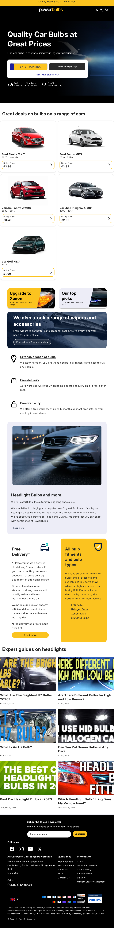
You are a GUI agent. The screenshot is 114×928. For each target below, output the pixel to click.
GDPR (80, 861)
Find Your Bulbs (66, 865)
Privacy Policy (84, 873)
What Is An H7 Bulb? (16, 747)
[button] (4, 9)
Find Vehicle (65, 66)
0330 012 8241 (19, 885)
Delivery (81, 877)
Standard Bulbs (80, 617)
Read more (30, 635)
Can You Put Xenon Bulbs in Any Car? (83, 749)
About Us (63, 869)
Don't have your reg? (46, 75)
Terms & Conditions (87, 865)
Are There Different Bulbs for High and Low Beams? (84, 697)
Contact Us (64, 877)
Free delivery (29, 380)
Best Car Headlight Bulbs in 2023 (26, 799)
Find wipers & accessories (32, 342)
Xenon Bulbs (78, 613)
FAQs (60, 873)
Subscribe (80, 834)
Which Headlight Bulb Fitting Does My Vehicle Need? (84, 801)
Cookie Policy (84, 869)
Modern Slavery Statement (91, 881)
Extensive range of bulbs (38, 357)
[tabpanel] (47, 69)
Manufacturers (65, 861)
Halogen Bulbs (79, 609)
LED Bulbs (77, 605)
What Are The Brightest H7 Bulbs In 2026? (28, 697)
